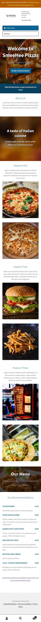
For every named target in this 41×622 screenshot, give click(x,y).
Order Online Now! (21, 70)
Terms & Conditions (25, 604)
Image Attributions (10, 604)
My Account (7, 618)
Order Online (10, 28)
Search (20, 618)
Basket (31, 616)
